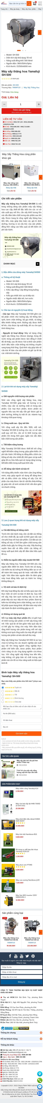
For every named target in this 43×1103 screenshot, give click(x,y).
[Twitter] (27, 956)
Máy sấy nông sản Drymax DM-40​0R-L (11, 184)
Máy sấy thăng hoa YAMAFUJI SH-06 (11, 939)
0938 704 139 (13, 1077)
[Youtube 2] (21, 956)
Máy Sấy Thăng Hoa (31, 87)
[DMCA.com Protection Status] (21, 1028)
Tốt (16, 695)
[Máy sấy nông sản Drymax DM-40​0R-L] (11, 171)
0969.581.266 (15, 138)
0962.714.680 (25, 127)
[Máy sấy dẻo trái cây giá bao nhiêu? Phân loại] (8, 764)
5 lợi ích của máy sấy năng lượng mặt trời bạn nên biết (27, 771)
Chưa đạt (18, 702)
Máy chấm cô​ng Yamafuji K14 (27, 788)
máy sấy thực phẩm (18, 618)
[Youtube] (16, 956)
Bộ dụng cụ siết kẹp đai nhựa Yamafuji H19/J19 (27, 850)
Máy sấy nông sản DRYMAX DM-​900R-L (32, 184)
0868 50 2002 (18, 1081)
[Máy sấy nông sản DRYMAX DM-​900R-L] (31, 171)
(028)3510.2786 (8, 124)
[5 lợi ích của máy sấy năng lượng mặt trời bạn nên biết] (8, 774)
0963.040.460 (17, 136)
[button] (41, 1033)
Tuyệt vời (18, 687)
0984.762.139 (15, 141)
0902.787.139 (18, 122)
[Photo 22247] (21, 32)
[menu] (37, 264)
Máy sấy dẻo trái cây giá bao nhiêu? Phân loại (27, 761)
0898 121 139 (18, 1079)
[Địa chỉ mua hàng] (40, 1074)
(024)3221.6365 (8, 129)
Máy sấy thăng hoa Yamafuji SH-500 (18, 204)
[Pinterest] (33, 956)
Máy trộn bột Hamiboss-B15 (26, 834)
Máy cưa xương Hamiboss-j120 (28, 880)
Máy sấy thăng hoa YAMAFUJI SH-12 (32, 939)
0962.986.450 (15, 131)
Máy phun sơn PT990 (24, 865)
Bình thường (19, 698)
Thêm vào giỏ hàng (21, 111)
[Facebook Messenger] (40, 1087)
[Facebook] (10, 956)
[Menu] (40, 3)
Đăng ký (21, 982)
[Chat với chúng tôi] (40, 1093)
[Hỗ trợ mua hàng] (40, 1080)
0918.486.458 (14, 127)
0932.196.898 (28, 122)
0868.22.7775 (16, 134)
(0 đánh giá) (15, 78)
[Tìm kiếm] (29, 3)
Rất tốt (17, 691)
